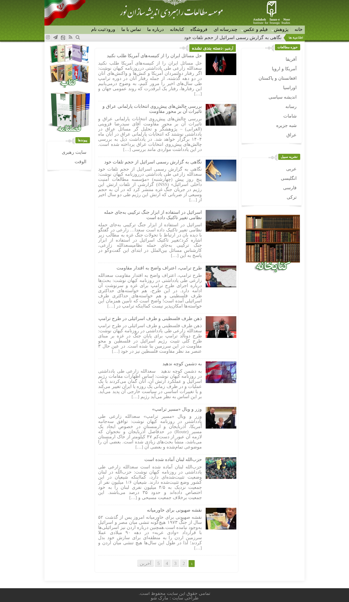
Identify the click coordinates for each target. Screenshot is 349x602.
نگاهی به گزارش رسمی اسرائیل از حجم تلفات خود (153, 161)
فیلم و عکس (255, 29)
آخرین (145, 563)
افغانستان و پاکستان (278, 78)
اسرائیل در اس (267, 37)
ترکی (292, 197)
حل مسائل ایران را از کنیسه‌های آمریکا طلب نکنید (154, 55)
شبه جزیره (286, 125)
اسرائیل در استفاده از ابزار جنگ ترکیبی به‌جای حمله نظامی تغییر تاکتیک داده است (153, 215)
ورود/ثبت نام (103, 29)
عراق (291, 134)
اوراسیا (290, 87)
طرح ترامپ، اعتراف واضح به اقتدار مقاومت (159, 267)
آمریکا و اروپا (284, 68)
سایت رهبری (74, 152)
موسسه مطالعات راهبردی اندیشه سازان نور (171, 14)
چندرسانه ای (225, 29)
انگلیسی (289, 178)
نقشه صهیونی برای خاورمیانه (174, 510)
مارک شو (160, 597)
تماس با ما (131, 29)
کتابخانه (177, 29)
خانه (299, 29)
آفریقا (291, 59)
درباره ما (155, 29)
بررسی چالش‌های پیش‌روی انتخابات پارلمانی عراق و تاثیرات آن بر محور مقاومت (152, 109)
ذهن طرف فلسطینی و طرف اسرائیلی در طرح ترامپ (150, 318)
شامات (290, 116)
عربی (291, 168)
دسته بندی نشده (207, 48)
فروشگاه (198, 29)
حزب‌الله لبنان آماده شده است (173, 459)
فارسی (290, 187)
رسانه (291, 106)
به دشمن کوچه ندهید (182, 363)
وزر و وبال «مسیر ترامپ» (177, 409)
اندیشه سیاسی (283, 97)
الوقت (80, 161)
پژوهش (281, 29)
